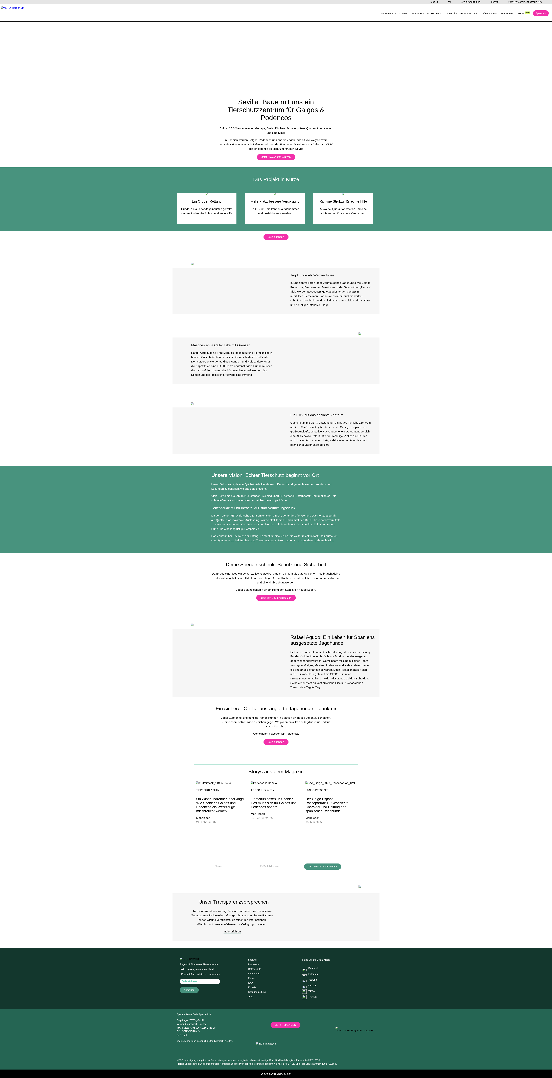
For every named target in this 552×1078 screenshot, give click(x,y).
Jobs (250, 996)
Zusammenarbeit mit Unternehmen (525, 2)
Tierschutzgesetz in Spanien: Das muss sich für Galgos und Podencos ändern (274, 803)
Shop (521, 13)
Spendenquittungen (471, 2)
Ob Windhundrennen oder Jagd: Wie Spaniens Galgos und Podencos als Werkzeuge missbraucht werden (220, 805)
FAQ (449, 2)
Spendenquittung (257, 992)
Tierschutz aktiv (208, 790)
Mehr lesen (203, 818)
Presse (494, 2)
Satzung (252, 960)
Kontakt (434, 2)
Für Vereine (254, 973)
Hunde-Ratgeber (317, 790)
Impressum (253, 964)
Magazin (507, 13)
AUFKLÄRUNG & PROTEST (462, 13)
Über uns (490, 13)
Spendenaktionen (394, 13)
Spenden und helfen (426, 13)
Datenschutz (254, 969)
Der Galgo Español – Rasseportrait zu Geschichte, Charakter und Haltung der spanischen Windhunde (327, 805)
